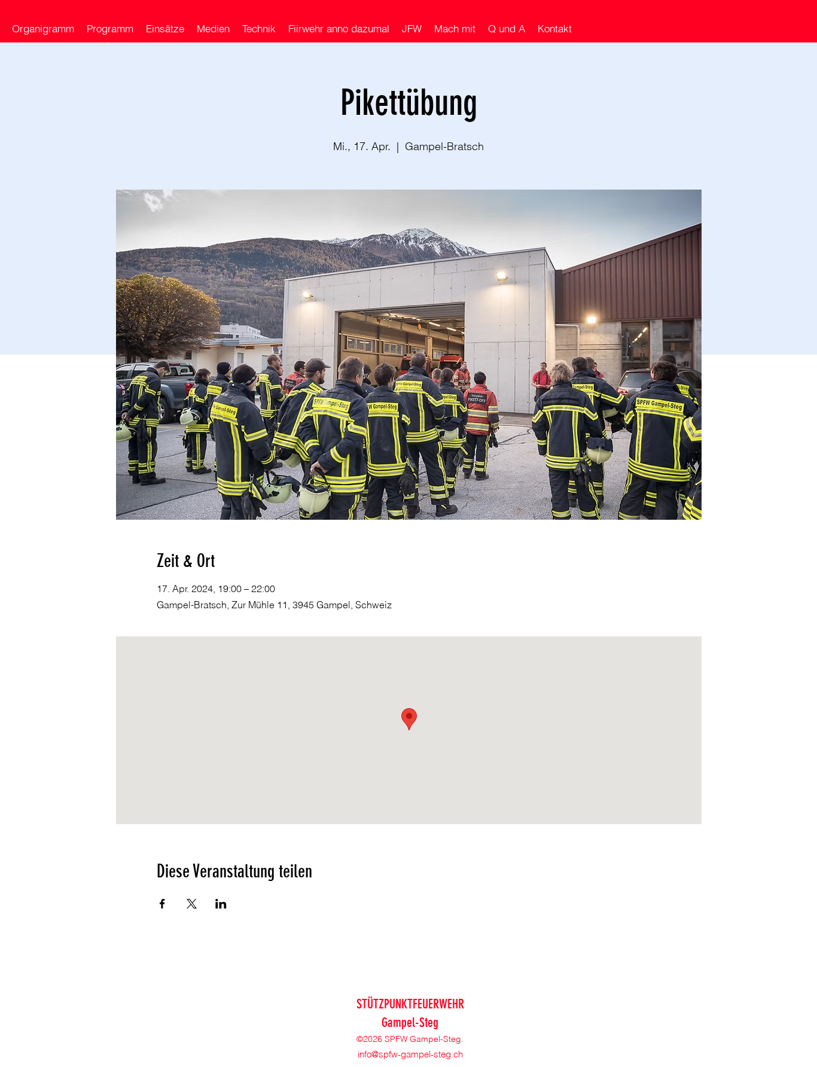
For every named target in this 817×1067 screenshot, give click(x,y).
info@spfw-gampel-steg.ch (410, 1054)
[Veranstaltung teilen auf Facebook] (162, 904)
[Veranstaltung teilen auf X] (191, 904)
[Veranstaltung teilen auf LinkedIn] (221, 904)
